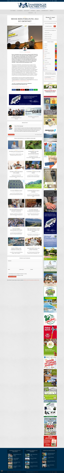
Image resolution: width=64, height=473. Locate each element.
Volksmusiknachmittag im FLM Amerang (17, 455)
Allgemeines (19, 10)
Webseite (31, 269)
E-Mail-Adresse (21, 269)
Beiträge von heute (47, 32)
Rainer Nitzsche (36, 232)
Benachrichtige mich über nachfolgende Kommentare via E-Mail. (18, 273)
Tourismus (33, 10)
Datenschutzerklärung (18, 471)
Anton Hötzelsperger (35, 155)
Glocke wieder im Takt (16, 190)
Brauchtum (26, 10)
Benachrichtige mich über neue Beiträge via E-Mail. (16, 275)
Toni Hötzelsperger (18, 152)
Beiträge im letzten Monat (48, 38)
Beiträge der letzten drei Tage (48, 34)
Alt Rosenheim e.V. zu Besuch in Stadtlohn (17, 466)
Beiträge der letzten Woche (48, 36)
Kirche (38, 10)
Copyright (13, 471)
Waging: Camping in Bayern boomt (33, 455)
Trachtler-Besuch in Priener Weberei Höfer (16, 462)
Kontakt (11, 471)
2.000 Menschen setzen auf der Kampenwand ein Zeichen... (51, 454)
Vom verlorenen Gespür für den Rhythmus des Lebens (33, 230)
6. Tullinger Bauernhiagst (50, 457)
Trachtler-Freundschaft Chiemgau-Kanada (16, 458)
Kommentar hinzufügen (23, 23)
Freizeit (51, 10)
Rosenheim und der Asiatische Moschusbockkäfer (33, 152)
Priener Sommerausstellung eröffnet (50, 465)
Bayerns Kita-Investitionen (16, 151)
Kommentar (9, 260)
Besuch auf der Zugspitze (33, 458)
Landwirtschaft (44, 10)
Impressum (8, 471)
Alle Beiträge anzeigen (11, 134)
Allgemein (16, 170)
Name (9, 269)
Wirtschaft (30, 12)
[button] (2, 471)
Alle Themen (12, 10)
